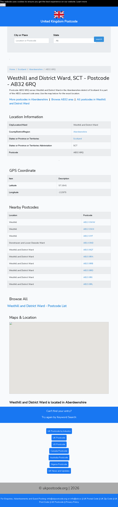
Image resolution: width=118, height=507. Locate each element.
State (56, 35)
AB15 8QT (88, 249)
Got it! (3, 4)
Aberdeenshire (36, 69)
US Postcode (59, 444)
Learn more (81, 1)
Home (12, 69)
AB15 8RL (88, 284)
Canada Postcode (59, 450)
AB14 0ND (88, 242)
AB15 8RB (88, 263)
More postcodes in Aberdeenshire (28, 99)
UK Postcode (59, 437)
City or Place (21, 35)
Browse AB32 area (62, 99)
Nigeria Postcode (59, 464)
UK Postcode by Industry (59, 431)
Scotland (22, 69)
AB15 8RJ (87, 277)
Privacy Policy (72, 502)
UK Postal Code (91, 498)
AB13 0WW (89, 222)
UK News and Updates (59, 470)
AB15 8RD (88, 270)
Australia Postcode (59, 457)
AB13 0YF (88, 235)
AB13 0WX (88, 229)
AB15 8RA (88, 256)
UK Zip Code (106, 498)
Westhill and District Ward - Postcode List (37, 306)
